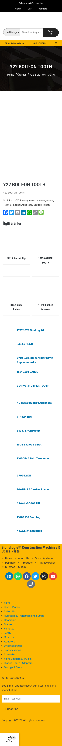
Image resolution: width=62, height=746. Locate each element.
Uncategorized (13, 645)
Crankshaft (11, 654)
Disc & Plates (12, 607)
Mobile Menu (39, 43)
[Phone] (31, 584)
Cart (30, 8)
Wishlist (19, 8)
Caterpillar (10, 611)
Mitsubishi (10, 637)
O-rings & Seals (13, 667)
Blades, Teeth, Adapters (18, 663)
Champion (10, 620)
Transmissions (12, 650)
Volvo (7, 602)
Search (51, 32)
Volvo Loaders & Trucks (17, 658)
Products (42, 8)
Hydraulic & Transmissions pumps (24, 615)
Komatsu (9, 628)
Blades (49, 200)
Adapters (40, 200)
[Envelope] (53, 576)
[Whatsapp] (18, 576)
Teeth (6, 205)
